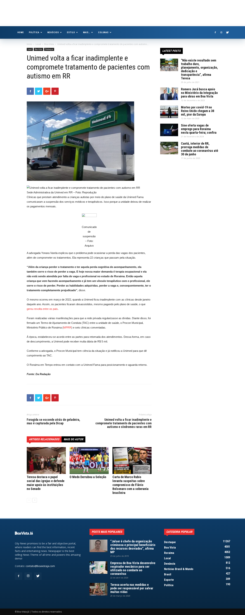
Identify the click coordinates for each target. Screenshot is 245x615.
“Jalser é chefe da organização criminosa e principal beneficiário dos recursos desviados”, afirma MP (132, 546)
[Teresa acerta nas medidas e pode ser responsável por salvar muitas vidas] (98, 589)
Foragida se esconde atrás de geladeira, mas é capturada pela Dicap (53, 421)
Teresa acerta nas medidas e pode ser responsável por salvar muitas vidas (131, 588)
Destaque (49, 49)
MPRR (67, 327)
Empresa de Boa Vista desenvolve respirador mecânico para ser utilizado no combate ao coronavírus (132, 568)
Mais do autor (73, 439)
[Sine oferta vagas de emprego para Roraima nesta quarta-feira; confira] (169, 130)
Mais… (86, 32)
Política (34, 32)
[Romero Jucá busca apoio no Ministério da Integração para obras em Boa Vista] (169, 93)
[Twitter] (227, 32)
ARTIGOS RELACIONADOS (44, 439)
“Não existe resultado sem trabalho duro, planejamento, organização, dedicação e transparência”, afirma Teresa (199, 69)
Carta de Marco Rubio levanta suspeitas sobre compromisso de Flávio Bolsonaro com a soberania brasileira (130, 485)
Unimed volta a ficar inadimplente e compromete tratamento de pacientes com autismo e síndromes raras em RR (123, 423)
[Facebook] (215, 32)
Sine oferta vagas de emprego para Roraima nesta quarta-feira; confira (198, 128)
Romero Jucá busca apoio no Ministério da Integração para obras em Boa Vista (199, 92)
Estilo (71, 32)
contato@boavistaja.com (40, 566)
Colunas (103, 32)
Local (38, 44)
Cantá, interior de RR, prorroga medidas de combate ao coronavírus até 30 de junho (199, 149)
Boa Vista (49, 44)
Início (29, 44)
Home (20, 32)
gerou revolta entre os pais (42, 308)
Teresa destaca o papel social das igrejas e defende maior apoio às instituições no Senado (45, 483)
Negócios (53, 32)
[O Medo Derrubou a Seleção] (89, 460)
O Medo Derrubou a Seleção (88, 477)
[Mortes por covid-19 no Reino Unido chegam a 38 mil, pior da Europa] (169, 112)
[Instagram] (221, 32)
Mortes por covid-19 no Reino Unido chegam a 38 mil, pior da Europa (197, 110)
